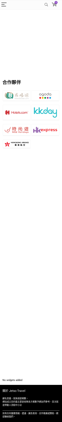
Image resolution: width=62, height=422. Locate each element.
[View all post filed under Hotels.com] (16, 112)
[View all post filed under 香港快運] (45, 130)
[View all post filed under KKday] (45, 112)
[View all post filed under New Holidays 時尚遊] (16, 130)
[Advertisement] (31, 42)
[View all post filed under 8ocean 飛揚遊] (16, 95)
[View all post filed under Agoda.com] (45, 95)
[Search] (46, 4)
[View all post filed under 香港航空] (16, 144)
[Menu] (4, 4)
